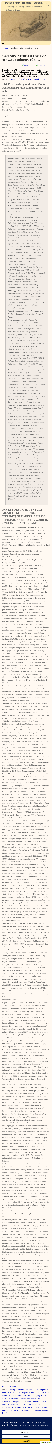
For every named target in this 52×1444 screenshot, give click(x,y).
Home (6, 48)
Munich (20, 1410)
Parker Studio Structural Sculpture (24, 3)
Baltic (29, 1401)
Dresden (5, 1404)
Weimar (45, 1410)
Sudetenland (36, 1410)
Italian (28, 1404)
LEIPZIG (18, 1407)
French (21, 1389)
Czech (43, 1401)
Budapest (13, 1389)
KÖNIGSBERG (8, 1407)
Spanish (27, 1410)
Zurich (4, 1413)
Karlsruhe (36, 1404)
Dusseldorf (14, 1404)
